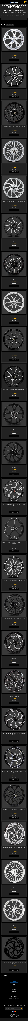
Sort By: (3, 24)
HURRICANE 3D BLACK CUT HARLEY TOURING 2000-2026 (14, 240)
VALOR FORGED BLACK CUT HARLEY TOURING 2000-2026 (14, 772)
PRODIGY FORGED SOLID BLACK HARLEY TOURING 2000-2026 (14, 810)
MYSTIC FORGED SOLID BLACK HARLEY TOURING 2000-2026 (14, 619)
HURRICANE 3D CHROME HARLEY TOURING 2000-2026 (14, 202)
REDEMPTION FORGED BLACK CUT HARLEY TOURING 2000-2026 (14, 695)
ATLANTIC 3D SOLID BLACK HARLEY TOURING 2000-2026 (14, 127)
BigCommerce (16, 1019)
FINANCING (14, 989)
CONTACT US (14, 991)
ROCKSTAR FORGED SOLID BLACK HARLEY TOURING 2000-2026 (14, 543)
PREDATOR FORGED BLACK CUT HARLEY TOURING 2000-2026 (14, 657)
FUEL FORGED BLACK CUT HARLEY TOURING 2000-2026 (14, 581)
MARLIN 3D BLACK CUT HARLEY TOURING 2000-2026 (14, 390)
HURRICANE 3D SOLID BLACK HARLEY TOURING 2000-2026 (14, 466)
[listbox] (10, 25)
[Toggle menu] (3, 2)
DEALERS (14, 994)
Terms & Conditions (14, 998)
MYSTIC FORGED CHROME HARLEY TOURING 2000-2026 (14, 886)
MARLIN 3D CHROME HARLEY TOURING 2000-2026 (14, 316)
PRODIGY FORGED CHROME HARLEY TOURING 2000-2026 (14, 924)
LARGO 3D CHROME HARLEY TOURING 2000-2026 (14, 53)
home (14, 984)
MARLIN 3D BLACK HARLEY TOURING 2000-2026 (14, 353)
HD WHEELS (14, 986)
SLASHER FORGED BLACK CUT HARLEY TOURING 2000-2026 (14, 734)
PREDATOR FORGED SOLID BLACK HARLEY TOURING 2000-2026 (14, 963)
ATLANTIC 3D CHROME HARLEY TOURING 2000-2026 (14, 165)
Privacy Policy (14, 996)
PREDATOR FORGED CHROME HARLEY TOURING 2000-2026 (14, 848)
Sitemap (14, 1019)
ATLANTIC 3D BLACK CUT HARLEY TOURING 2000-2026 (14, 278)
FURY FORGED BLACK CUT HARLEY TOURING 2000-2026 (14, 505)
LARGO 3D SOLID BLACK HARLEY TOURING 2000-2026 (14, 428)
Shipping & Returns (14, 1001)
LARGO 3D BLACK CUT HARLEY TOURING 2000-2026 (14, 90)
